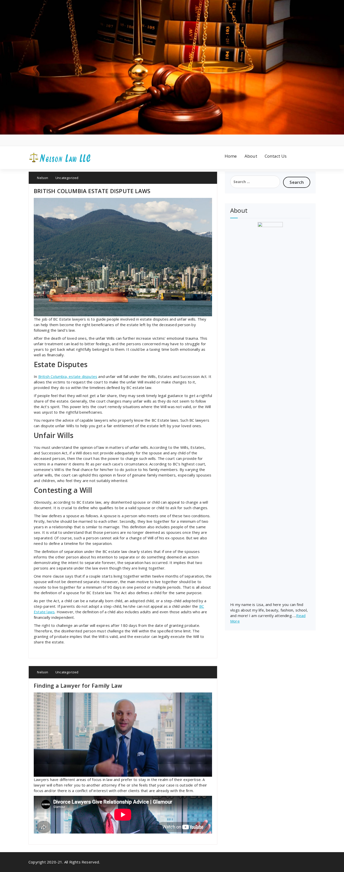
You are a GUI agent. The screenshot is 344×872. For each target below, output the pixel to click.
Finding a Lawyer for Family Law (78, 685)
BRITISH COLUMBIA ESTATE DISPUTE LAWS (92, 191)
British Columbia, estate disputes (67, 376)
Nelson (42, 178)
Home (231, 156)
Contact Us (276, 156)
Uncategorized (67, 178)
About (251, 156)
